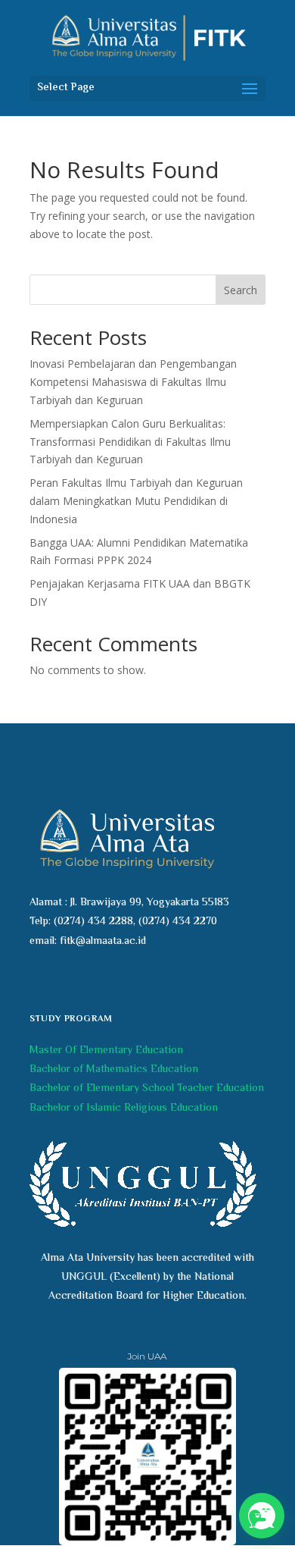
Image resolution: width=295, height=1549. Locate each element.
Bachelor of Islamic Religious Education (124, 1108)
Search (240, 290)
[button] (261, 1515)
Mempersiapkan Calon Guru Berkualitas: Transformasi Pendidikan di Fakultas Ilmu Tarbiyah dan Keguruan (130, 441)
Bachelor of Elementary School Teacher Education (147, 1088)
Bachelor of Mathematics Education (114, 1069)
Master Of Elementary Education (106, 1051)
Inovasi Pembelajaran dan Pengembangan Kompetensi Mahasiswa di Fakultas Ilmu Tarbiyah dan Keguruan (133, 381)
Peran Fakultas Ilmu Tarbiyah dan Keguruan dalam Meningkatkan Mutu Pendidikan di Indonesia (136, 500)
